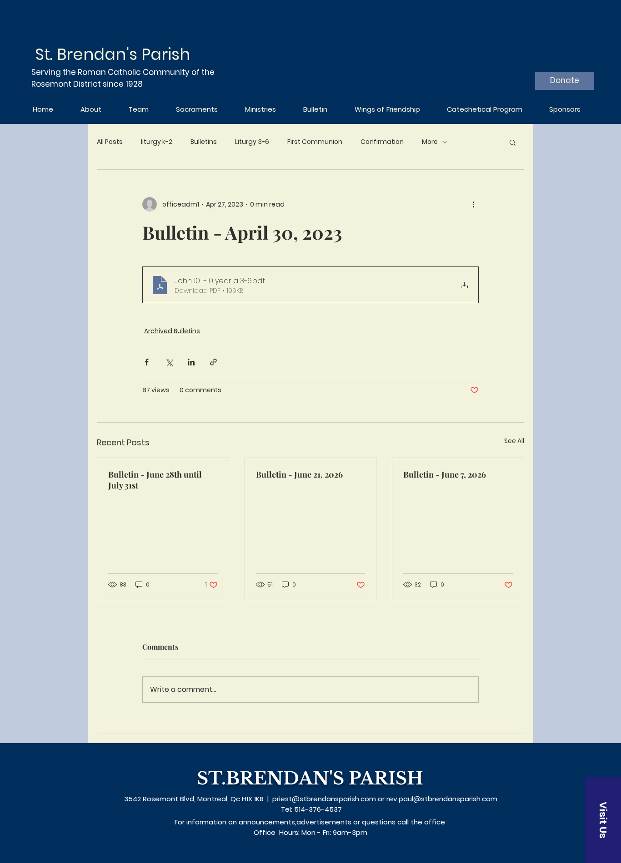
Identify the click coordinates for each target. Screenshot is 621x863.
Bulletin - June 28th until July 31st (155, 480)
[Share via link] (213, 362)
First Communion (314, 142)
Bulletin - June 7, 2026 (444, 474)
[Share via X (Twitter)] (169, 362)
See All (514, 440)
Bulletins (203, 142)
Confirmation (382, 142)
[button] (512, 142)
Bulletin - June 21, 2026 (299, 474)
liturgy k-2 (156, 142)
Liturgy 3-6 (252, 142)
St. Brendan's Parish (112, 54)
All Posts (110, 142)
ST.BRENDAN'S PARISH (310, 778)
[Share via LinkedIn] (191, 362)
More (430, 142)
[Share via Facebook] (146, 362)
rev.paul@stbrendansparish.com (441, 799)
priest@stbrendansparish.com (324, 799)
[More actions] (473, 204)
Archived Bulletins (172, 330)
